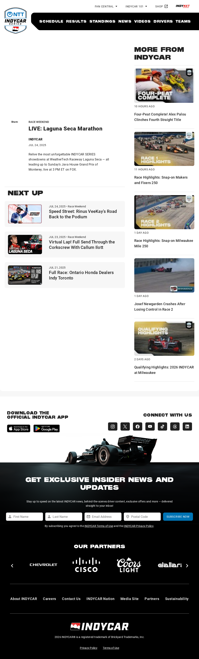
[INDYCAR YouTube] (150, 426)
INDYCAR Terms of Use (99, 526)
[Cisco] (86, 565)
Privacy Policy (88, 648)
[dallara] (172, 565)
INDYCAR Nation (100, 598)
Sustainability (177, 598)
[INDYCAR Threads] (175, 426)
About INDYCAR (23, 598)
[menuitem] (51, 21)
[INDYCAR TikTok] (162, 426)
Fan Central (104, 6)
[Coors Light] (129, 565)
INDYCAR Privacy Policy (139, 526)
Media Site (129, 598)
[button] (12, 565)
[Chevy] (43, 565)
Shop (159, 6)
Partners (152, 598)
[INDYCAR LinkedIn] (187, 426)
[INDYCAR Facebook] (137, 426)
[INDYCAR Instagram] (112, 426)
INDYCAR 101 (135, 6)
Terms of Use (111, 648)
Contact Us (71, 598)
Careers (49, 598)
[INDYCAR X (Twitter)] (125, 426)
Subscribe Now (178, 516)
